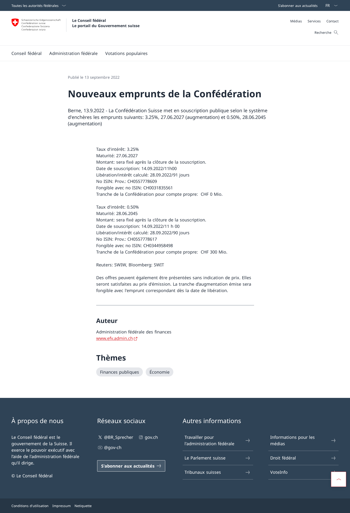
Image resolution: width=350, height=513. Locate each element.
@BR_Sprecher (118, 437)
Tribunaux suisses (203, 472)
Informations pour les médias (292, 440)
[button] (26, 53)
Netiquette (83, 505)
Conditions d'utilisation (30, 505)
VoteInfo (279, 472)
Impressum (61, 505)
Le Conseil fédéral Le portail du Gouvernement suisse (106, 23)
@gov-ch (112, 447)
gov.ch (151, 437)
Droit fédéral (283, 458)
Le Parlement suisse (205, 458)
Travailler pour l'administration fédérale (209, 440)
